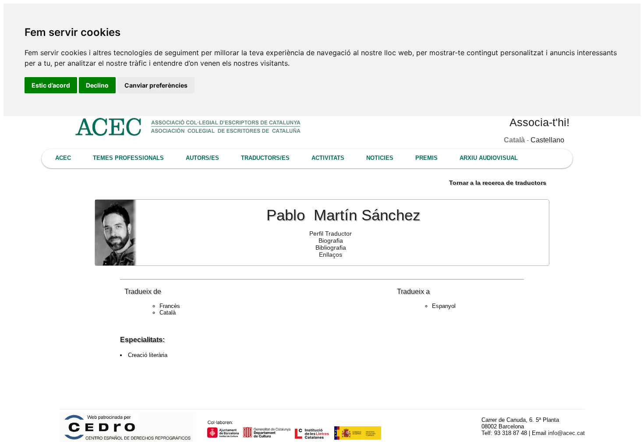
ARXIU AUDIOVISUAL (489, 158)
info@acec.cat (566, 433)
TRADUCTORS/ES (265, 158)
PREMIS (426, 158)
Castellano (547, 140)
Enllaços (330, 254)
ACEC (63, 158)
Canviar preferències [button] (156, 85)
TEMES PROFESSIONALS (128, 158)
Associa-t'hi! (540, 122)
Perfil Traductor (330, 233)
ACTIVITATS (327, 158)
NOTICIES (379, 158)
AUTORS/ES (202, 158)
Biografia (330, 240)
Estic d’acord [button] (51, 85)
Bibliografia (330, 247)
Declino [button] (97, 85)
